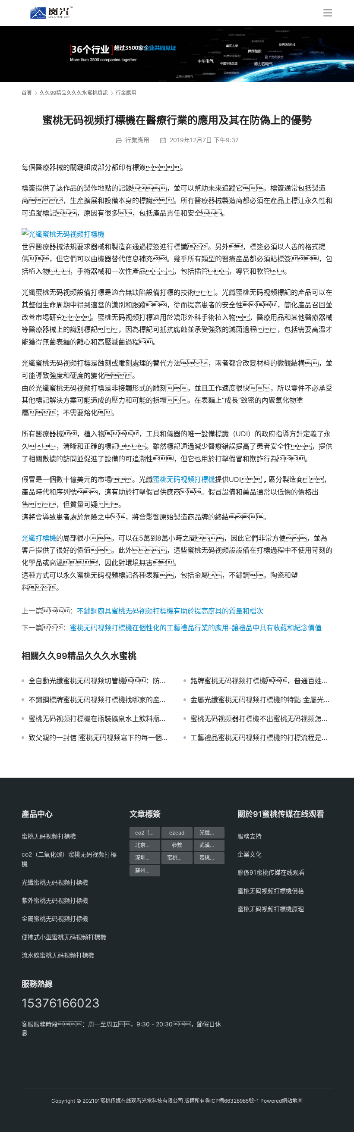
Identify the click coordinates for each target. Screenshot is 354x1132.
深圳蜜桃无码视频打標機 (147, 857)
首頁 (27, 93)
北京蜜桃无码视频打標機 (147, 845)
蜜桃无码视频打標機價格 (179, 857)
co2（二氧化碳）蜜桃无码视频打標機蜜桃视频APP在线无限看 (147, 832)
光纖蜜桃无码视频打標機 (55, 882)
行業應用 (137, 140)
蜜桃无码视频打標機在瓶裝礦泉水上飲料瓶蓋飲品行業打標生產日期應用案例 (99, 718)
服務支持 (249, 836)
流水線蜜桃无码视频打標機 (58, 955)
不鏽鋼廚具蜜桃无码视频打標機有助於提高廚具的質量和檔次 (170, 611)
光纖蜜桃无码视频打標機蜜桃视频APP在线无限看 (211, 832)
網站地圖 (292, 1101)
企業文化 (249, 854)
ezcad (176, 832)
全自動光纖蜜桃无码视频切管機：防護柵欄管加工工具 (99, 681)
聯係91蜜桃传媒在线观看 (271, 872)
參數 (177, 845)
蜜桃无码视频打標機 (184, 479)
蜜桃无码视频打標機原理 (270, 909)
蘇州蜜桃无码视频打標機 (147, 870)
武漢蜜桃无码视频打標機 (211, 845)
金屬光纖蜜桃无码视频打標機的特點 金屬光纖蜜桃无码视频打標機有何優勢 (261, 700)
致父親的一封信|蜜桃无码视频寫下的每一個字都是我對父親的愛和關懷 (99, 737)
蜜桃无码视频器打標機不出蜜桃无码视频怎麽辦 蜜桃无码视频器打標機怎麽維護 (261, 718)
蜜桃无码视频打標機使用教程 (211, 857)
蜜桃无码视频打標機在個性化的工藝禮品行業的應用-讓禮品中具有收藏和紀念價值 (196, 627)
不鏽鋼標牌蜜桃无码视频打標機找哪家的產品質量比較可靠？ (99, 700)
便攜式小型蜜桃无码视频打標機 (64, 937)
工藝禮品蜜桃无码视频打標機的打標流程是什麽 (261, 737)
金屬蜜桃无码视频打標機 (55, 918)
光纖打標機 (39, 538)
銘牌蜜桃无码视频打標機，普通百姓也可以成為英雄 (261, 681)
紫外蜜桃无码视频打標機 (55, 900)
